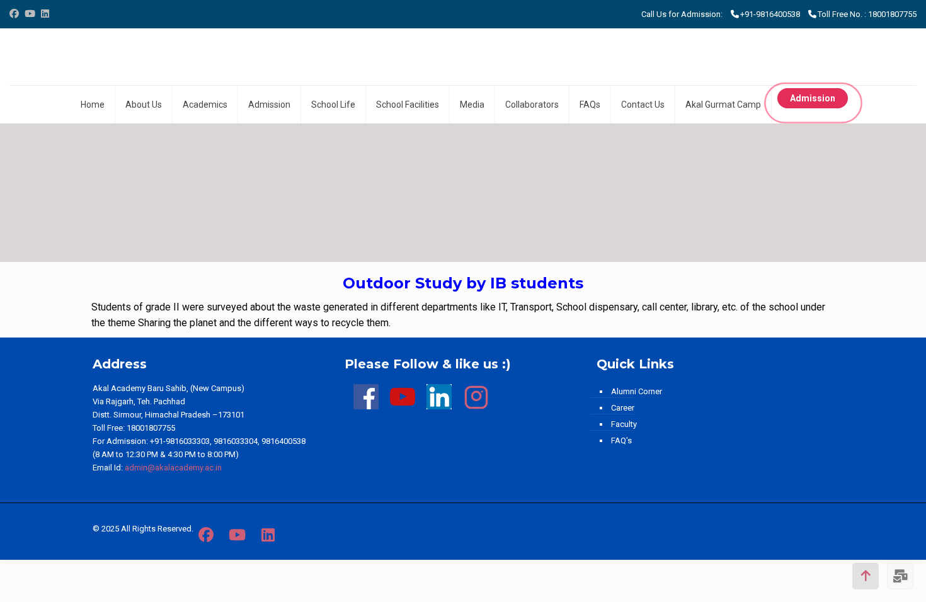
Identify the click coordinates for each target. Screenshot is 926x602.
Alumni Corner (636, 391)
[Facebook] (14, 14)
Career (622, 407)
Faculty (624, 424)
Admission (812, 98)
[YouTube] (30, 14)
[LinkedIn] (45, 14)
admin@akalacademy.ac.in (173, 467)
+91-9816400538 (770, 14)
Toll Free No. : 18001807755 (867, 14)
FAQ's (621, 440)
